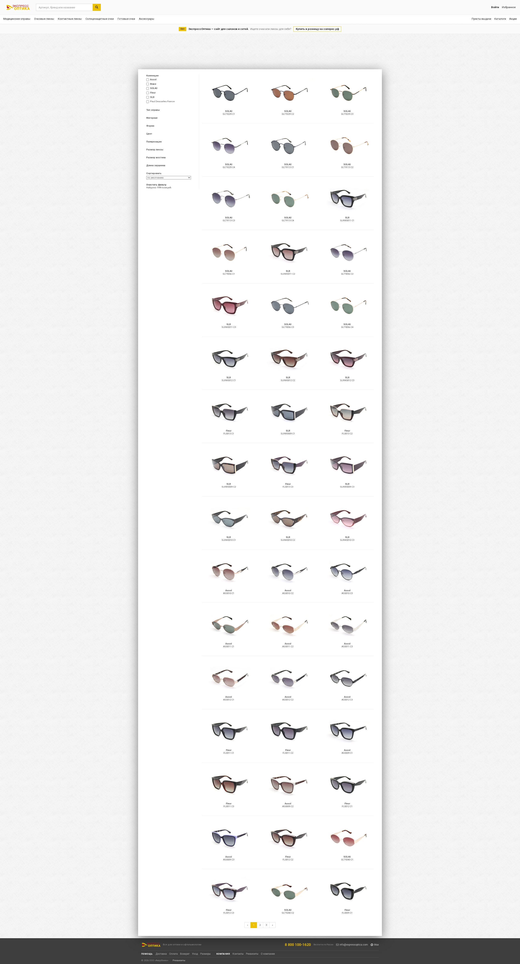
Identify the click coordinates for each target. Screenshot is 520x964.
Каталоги (500, 18)
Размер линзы (154, 149)
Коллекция (152, 75)
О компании (268, 953)
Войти (495, 7)
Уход (195, 953)
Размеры (205, 953)
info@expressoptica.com (354, 944)
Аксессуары (146, 18)
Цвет (149, 133)
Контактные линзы (70, 18)
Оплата (173, 953)
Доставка (161, 953)
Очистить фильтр (156, 184)
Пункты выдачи (481, 18)
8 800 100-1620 (298, 944)
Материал (151, 118)
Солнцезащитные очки (100, 18)
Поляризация (153, 141)
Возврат (185, 953)
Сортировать (153, 173)
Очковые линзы (44, 18)
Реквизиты (252, 953)
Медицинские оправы (16, 18)
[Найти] (97, 7)
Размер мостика (156, 157)
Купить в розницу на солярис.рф (317, 28)
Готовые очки (126, 18)
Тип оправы (153, 110)
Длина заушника (155, 165)
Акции (513, 18)
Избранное (509, 7)
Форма (150, 126)
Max (376, 944)
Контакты (238, 953)
